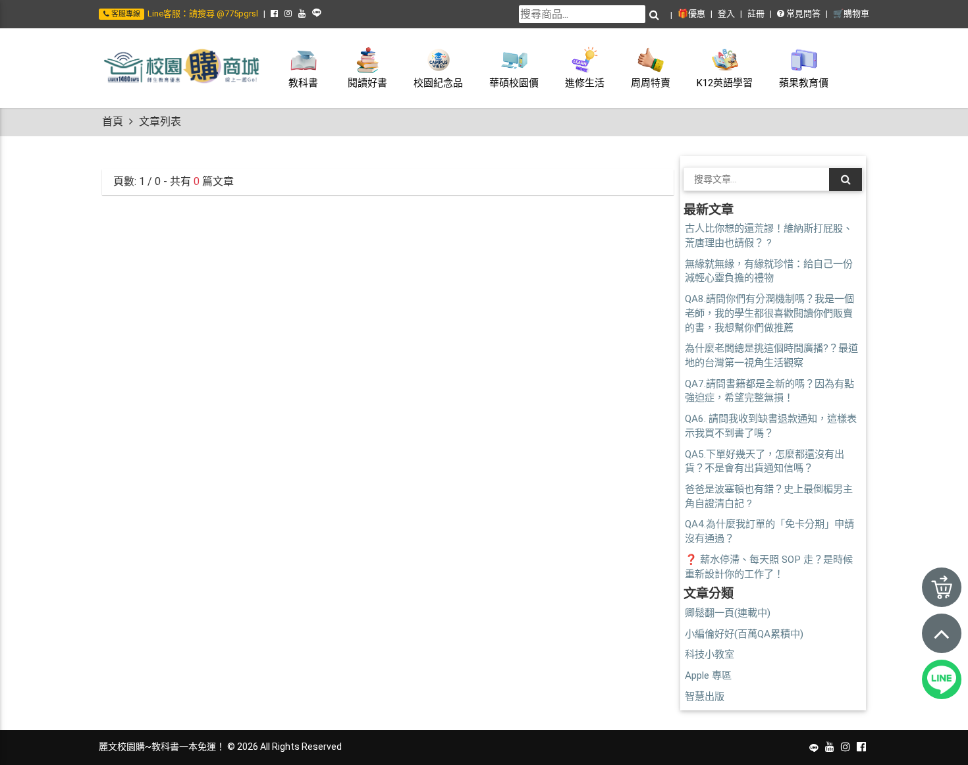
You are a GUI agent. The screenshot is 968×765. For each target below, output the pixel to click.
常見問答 (802, 13)
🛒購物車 (851, 13)
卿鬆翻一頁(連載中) (727, 613)
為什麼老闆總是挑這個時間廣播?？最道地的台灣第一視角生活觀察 (771, 355)
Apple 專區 (708, 675)
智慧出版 (704, 696)
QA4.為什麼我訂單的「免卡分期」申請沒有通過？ (769, 531)
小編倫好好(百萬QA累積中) (744, 634)
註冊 (756, 13)
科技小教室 (709, 654)
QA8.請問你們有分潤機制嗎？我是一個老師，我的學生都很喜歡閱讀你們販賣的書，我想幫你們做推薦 (769, 313)
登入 (726, 13)
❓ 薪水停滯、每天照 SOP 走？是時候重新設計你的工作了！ (769, 567)
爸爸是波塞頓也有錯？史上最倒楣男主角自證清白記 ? (769, 496)
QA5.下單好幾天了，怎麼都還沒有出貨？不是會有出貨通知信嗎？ (764, 461)
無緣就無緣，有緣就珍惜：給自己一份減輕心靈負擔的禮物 (769, 271)
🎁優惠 (691, 13)
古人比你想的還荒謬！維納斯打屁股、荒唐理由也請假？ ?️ (769, 236)
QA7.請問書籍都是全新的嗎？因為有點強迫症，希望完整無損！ (769, 391)
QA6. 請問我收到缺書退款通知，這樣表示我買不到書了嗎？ (771, 426)
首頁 (112, 121)
